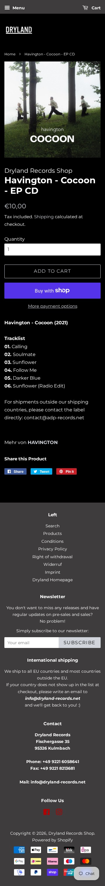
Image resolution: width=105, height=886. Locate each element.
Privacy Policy (52, 549)
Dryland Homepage (52, 579)
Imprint (52, 572)
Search (53, 526)
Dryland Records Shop (71, 833)
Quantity (14, 239)
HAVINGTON (43, 442)
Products (52, 533)
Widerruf (52, 564)
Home (9, 54)
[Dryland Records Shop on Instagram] (59, 813)
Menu (18, 7)
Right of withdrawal (52, 556)
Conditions (52, 541)
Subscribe (80, 642)
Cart (95, 7)
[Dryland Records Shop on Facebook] (46, 813)
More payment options (52, 306)
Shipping (44, 216)
